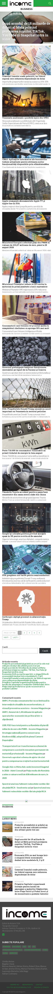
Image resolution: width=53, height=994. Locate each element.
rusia (5, 953)
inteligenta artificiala (12, 950)
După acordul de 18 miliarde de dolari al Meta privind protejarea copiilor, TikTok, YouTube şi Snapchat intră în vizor (24, 669)
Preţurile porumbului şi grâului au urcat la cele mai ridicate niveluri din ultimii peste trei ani (25, 664)
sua (24, 946)
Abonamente (27, 985)
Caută (5, 647)
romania (6, 946)
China (45, 950)
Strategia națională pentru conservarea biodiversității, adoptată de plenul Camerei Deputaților (22, 736)
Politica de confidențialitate (19, 987)
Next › (6, 637)
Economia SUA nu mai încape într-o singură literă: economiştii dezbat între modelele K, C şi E (25, 675)
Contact (39, 985)
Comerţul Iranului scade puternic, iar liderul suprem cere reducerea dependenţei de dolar (26, 679)
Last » (15, 637)
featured (16, 946)
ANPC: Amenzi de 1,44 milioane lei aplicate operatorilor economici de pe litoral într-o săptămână (22, 716)
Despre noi (14, 985)
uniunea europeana (32, 950)
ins (34, 946)
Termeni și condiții (41, 987)
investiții (13, 953)
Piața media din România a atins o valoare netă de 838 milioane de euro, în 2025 (25, 774)
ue (29, 946)
